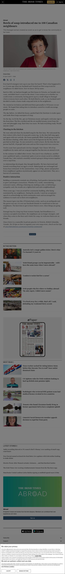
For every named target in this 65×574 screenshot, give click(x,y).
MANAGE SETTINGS (23, 571)
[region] (32, 559)
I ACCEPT (8, 571)
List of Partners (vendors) (7, 566)
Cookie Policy (38, 555)
